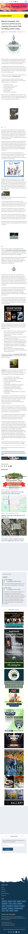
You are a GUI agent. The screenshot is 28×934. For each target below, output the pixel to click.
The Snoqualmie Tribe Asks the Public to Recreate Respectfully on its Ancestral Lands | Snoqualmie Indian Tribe (13, 453)
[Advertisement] (14, 557)
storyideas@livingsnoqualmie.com (8, 923)
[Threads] (2, 466)
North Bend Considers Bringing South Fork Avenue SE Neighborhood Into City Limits (12, 540)
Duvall (14, 901)
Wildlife (16, 910)
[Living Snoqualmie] (14, 6)
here (23, 443)
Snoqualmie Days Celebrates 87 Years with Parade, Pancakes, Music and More (12, 493)
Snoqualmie (11, 908)
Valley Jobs (3, 891)
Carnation (10, 901)
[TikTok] (9, 466)
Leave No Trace (15, 76)
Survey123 (3, 369)
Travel (7, 910)
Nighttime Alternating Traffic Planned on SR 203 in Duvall (13, 516)
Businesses (4, 901)
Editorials (19, 901)
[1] (19, 76)
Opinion (3, 905)
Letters (14, 903)
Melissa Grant (13, 31)
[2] (20, 254)
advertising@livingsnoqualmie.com (8, 925)
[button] (1, 127)
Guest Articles (4, 903)
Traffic (3, 910)
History (10, 903)
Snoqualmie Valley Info (14, 489)
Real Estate (16, 905)
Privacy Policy (22, 929)
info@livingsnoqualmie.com (6, 922)
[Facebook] (4, 466)
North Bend (20, 903)
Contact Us (3, 895)
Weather (11, 910)
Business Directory (5, 893)
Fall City (23, 901)
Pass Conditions (9, 905)
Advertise (3, 889)
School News (4, 908)
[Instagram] (7, 466)
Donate (2, 887)
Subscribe (8, 849)
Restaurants (22, 905)
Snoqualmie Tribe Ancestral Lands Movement (16, 250)
